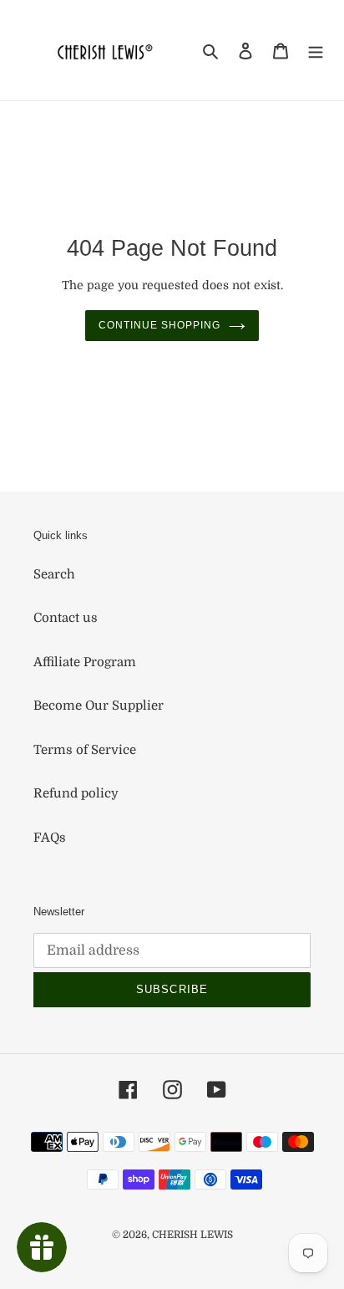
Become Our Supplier (98, 705)
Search (54, 574)
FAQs (49, 837)
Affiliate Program (84, 662)
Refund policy (76, 793)
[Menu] (315, 51)
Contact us (65, 617)
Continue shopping (159, 325)
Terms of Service (84, 749)
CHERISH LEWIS (192, 1235)
